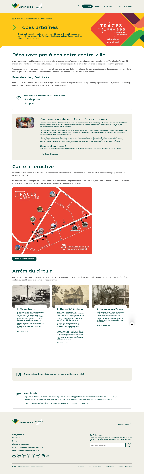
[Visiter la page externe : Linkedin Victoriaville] (33, 456)
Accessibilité (80, 466)
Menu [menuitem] (89, 6)
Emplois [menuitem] (98, 6)
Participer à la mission (50, 154)
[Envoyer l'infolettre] (129, 445)
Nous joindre (17, 435)
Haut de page (123, 425)
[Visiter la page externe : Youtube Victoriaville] (38, 456)
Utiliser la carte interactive (24, 259)
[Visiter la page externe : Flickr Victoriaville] (43, 456)
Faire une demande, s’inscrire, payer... (26, 447)
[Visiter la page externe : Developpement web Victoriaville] (48, 456)
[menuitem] (27, 6)
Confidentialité (109, 466)
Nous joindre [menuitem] (108, 6)
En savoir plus (22, 332)
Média (14, 441)
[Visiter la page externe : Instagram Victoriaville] (28, 456)
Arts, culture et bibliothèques (27, 19)
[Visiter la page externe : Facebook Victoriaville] (14, 456)
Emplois (15, 438)
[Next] (132, 324)
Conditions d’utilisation (125, 466)
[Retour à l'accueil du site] (13, 19)
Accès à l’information (94, 466)
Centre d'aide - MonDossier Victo (24, 450)
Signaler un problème (20, 444)
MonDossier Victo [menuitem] (125, 6)
